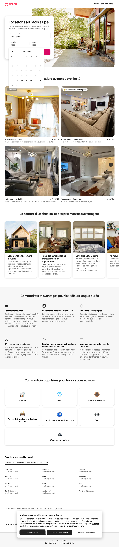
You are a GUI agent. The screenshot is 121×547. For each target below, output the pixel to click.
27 (31, 80)
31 (17, 85)
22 (40, 76)
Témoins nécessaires (60, 532)
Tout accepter (32, 532)
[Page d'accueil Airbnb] (11, 3)
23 (12, 80)
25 (22, 80)
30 (12, 85)
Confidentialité (50, 543)
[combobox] (30, 36)
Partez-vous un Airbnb (103, 3)
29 (40, 80)
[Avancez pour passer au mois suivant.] (40, 51)
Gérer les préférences (86, 532)
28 (36, 80)
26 (26, 80)
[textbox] (19, 44)
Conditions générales (66, 543)
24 (17, 80)
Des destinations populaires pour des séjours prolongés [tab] (26, 462)
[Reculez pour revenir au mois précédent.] (12, 51)
